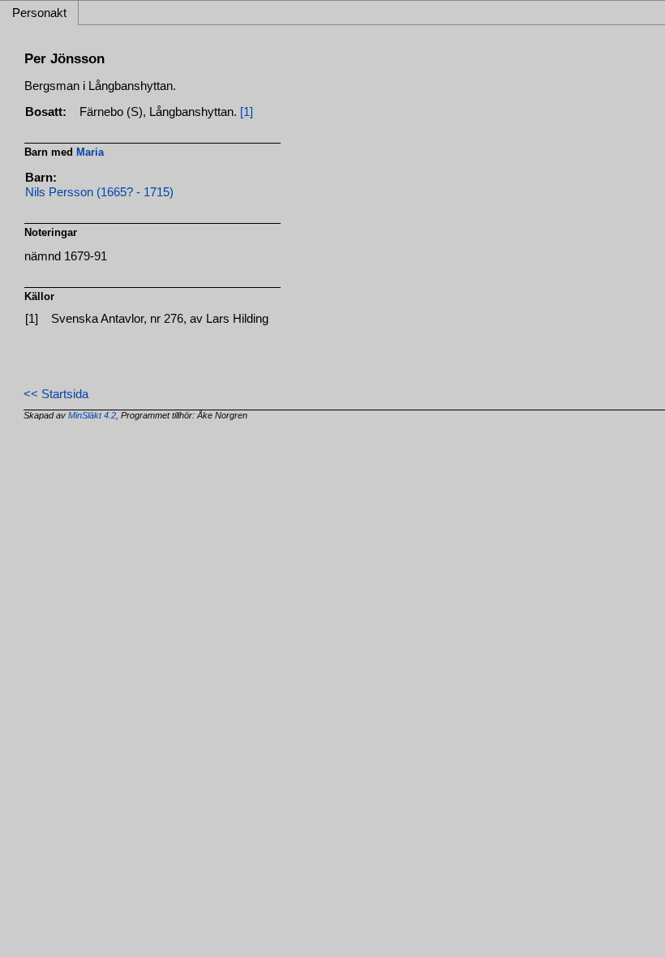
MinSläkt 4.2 (92, 415)
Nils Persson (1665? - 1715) (99, 192)
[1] (246, 111)
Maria (90, 152)
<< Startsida (56, 394)
